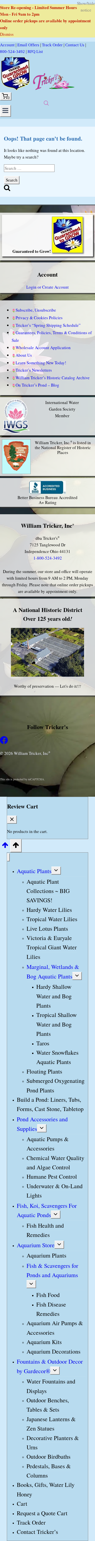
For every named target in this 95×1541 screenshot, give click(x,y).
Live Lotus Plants (47, 928)
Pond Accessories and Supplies (42, 1123)
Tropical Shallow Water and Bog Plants (56, 1024)
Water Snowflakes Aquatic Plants (57, 1057)
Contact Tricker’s (37, 1532)
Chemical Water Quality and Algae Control (55, 1162)
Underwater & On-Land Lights (55, 1190)
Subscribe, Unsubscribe (36, 310)
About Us (24, 355)
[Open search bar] (46, 103)
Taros (42, 1043)
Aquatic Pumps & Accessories (48, 1143)
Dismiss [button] (7, 34)
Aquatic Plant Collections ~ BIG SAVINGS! (48, 891)
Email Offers (28, 45)
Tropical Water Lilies (52, 919)
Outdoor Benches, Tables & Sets (48, 1404)
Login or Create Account (47, 287)
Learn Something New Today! (41, 363)
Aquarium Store (36, 1245)
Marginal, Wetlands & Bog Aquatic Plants (53, 971)
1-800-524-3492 (47, 558)
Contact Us (74, 45)
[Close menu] (8, 857)
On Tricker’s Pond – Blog (37, 385)
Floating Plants (44, 1071)
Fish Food (48, 1295)
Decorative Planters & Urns (53, 1442)
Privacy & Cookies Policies (39, 317)
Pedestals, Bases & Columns (49, 1470)
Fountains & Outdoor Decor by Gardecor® (50, 1366)
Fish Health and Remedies (45, 1230)
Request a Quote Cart (42, 1513)
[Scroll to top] (5, 846)
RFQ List (35, 51)
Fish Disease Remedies (51, 1309)
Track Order (52, 45)
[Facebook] (4, 742)
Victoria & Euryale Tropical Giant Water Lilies (52, 947)
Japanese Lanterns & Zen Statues (51, 1423)
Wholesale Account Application (43, 347)
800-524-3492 (12, 51)
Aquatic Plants (34, 871)
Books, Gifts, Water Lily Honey (46, 1489)
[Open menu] (5, 111)
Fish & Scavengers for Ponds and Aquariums (52, 1270)
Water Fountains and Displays (51, 1385)
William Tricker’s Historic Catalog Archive (53, 377)
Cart (22, 1503)
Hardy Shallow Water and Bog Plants (54, 996)
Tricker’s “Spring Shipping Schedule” (48, 325)
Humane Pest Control (52, 1177)
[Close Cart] (12, 820)
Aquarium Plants (46, 1256)
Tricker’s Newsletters (34, 370)
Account (7, 45)
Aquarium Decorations (53, 1351)
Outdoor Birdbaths (48, 1456)
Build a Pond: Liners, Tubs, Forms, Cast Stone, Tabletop (50, 1104)
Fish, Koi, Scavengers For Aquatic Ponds (47, 1210)
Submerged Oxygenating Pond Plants (56, 1085)
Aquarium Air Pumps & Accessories (55, 1327)
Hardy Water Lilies (49, 910)
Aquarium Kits (44, 1342)
